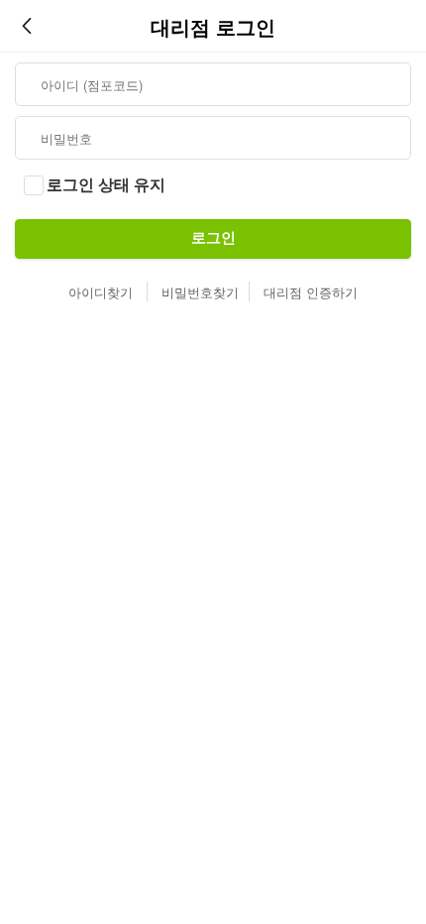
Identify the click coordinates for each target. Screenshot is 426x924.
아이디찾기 (100, 292)
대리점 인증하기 (311, 292)
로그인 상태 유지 (106, 184)
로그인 (213, 238)
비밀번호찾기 (200, 292)
